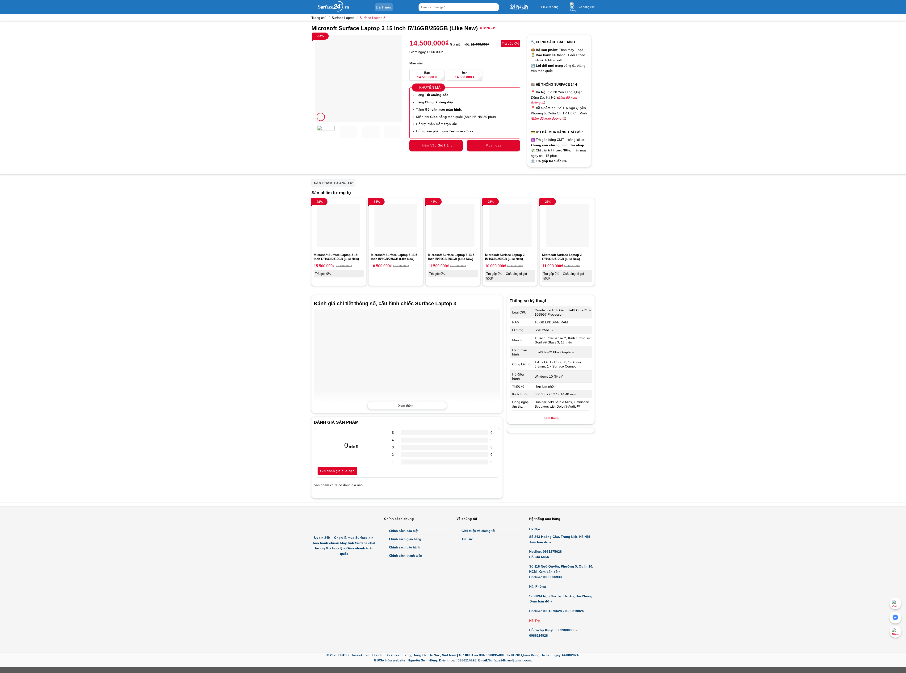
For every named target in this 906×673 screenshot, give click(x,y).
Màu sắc (416, 63)
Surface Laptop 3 (372, 18)
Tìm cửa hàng (549, 7)
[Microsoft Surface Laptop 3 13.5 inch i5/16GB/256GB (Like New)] (453, 225)
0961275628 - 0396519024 (563, 611)
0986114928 (538, 635)
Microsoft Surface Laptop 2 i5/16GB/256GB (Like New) (504, 257)
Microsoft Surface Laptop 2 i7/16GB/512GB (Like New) (562, 257)
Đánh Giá (487, 28)
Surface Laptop (343, 18)
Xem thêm (406, 405)
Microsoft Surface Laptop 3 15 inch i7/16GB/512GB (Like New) (336, 257)
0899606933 (552, 577)
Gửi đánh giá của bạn (337, 471)
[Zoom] (321, 117)
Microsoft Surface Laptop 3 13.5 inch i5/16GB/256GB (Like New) (451, 257)
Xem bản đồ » (540, 542)
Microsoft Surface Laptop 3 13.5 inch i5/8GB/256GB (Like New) (394, 257)
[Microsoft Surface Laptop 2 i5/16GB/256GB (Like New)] (510, 225)
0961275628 (552, 551)
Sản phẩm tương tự (333, 183)
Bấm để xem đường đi (548, 118)
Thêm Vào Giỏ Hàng (436, 145)
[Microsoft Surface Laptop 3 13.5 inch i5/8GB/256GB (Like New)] (395, 225)
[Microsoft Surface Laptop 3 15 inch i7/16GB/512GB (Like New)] (338, 225)
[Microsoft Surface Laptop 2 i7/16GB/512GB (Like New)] (567, 225)
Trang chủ (319, 18)
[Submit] (495, 7)
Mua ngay (493, 145)
